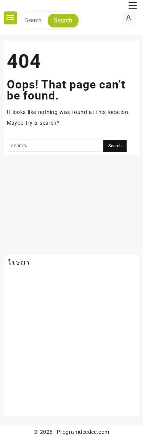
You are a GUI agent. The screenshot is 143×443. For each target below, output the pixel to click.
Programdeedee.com (83, 432)
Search (63, 20)
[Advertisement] (71, 342)
